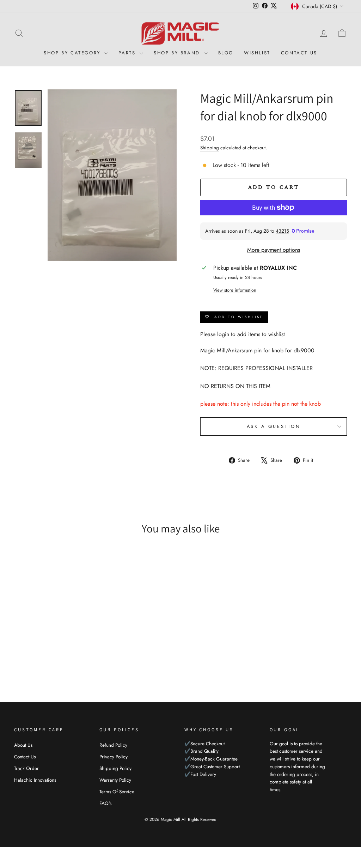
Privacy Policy (113, 756)
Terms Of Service (116, 791)
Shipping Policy (115, 768)
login (223, 334)
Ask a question (274, 426)
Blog (225, 52)
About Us (23, 744)
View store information (234, 290)
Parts (128, 52)
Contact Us (299, 52)
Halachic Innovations (35, 779)
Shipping (209, 147)
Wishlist (257, 52)
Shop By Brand (178, 52)
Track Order (26, 768)
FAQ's (105, 803)
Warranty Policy (115, 779)
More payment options (273, 250)
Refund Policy (113, 744)
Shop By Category (73, 52)
